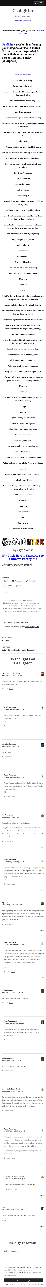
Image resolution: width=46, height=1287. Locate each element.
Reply (42, 694)
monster (8, 611)
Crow (4, 1207)
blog (9, 608)
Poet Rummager (10, 1021)
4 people (13, 884)
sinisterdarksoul (9, 744)
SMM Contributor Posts (28, 606)
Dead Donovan (16, 600)
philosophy (15, 611)
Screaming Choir (35, 603)
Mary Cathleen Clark (11, 1089)
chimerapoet (7, 990)
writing (38, 611)
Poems (26, 603)
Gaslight (7, 44)
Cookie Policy (12, 1275)
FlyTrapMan (7, 815)
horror (41, 608)
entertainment (28, 608)
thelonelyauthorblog (11, 673)
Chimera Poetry (20, 1066)
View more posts (32, 627)
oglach (5, 902)
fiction (35, 608)
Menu (39, 3)
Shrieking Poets (13, 606)
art (6, 608)
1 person (13, 796)
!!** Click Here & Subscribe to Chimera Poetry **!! (23, 557)
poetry (26, 611)
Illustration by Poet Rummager (23, 20)
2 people (11, 689)
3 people (11, 924)
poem (21, 611)
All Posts (8, 603)
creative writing (16, 608)
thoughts (32, 611)
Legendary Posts (17, 603)
